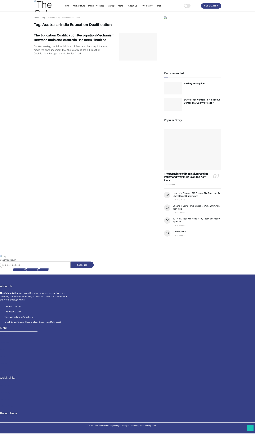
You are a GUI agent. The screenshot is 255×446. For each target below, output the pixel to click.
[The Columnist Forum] (8, 258)
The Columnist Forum (103, 426)
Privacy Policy (6, 406)
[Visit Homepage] (47, 6)
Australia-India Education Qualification (64, 18)
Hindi (158, 5)
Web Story (147, 5)
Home (66, 5)
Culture (3, 363)
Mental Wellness (96, 5)
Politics (3, 356)
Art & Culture (79, 5)
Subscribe (82, 265)
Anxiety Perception (194, 83)
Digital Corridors (131, 426)
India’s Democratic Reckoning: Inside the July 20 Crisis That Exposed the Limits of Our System (25, 424)
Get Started (211, 6)
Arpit (154, 426)
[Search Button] (196, 6)
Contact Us (5, 399)
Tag (43, 18)
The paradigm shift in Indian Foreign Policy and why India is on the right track (186, 177)
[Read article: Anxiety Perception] (173, 88)
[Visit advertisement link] (192, 40)
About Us (132, 5)
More (120, 5)
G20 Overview (179, 231)
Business (4, 342)
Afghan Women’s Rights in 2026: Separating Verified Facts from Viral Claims (23, 439)
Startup (111, 5)
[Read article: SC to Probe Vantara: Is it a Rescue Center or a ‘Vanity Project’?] (173, 104)
